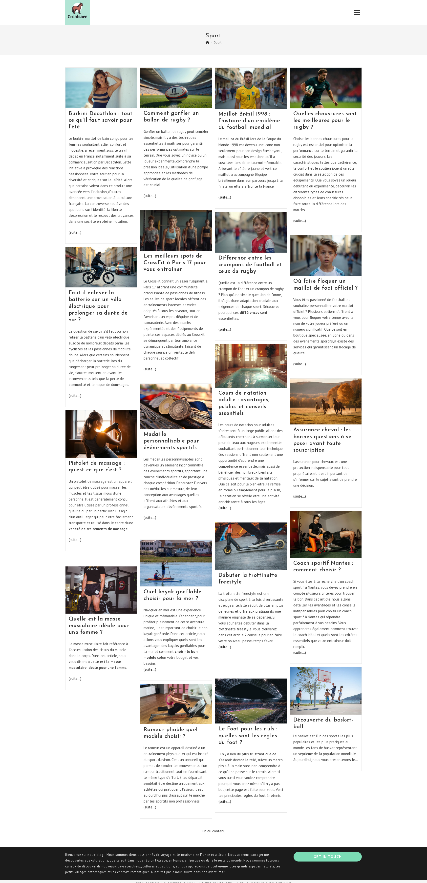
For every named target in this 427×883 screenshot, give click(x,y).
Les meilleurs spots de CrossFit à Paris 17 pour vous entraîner (175, 262)
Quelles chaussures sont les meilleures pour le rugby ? (325, 120)
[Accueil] (207, 42)
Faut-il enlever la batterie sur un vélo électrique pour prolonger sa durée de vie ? (98, 306)
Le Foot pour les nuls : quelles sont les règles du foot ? (248, 735)
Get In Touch (328, 856)
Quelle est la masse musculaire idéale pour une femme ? (99, 625)
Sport (217, 42)
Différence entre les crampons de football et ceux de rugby (250, 264)
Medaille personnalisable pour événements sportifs (171, 441)
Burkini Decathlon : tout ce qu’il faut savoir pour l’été (101, 120)
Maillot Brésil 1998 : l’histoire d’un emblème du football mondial (249, 120)
